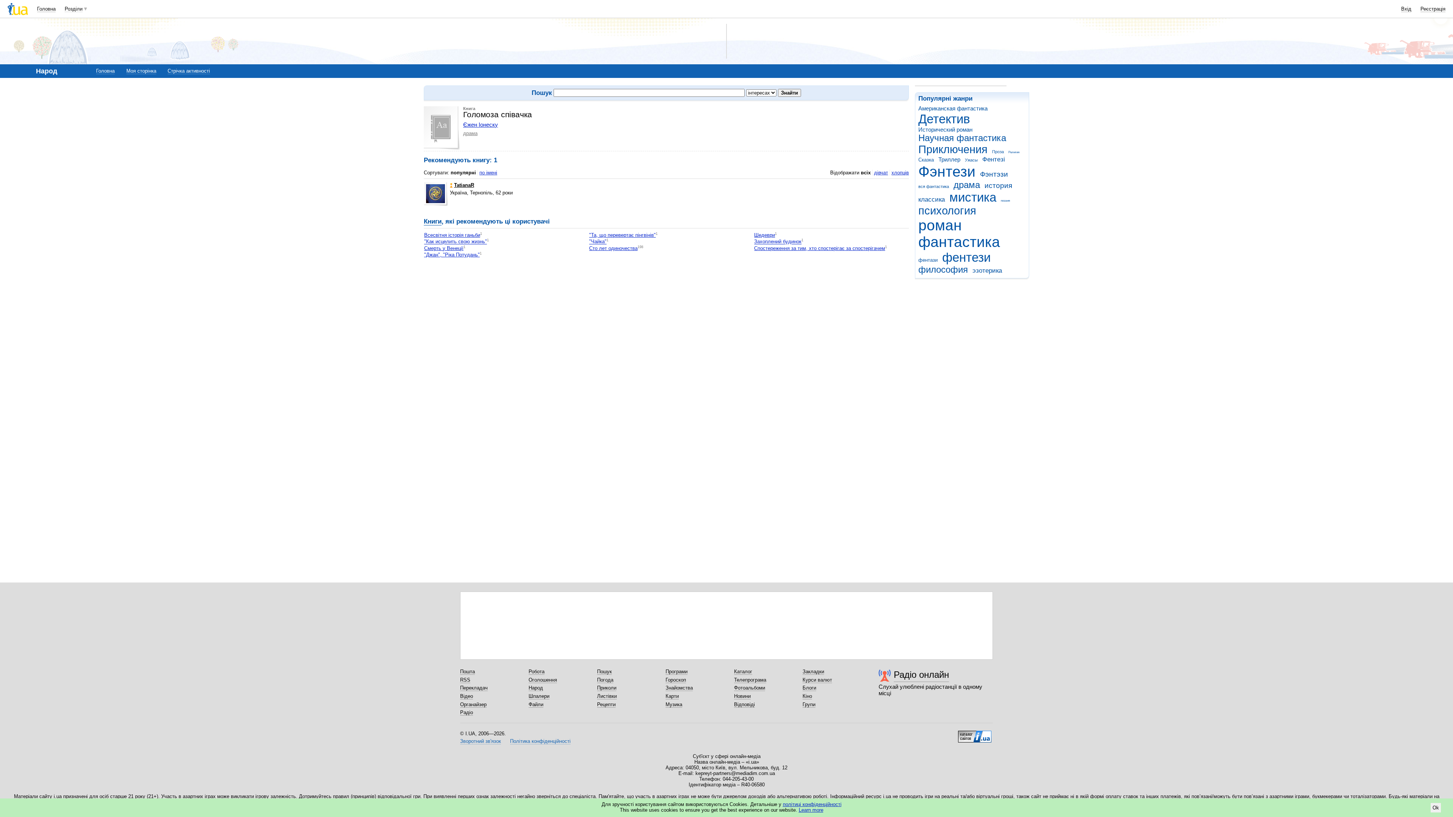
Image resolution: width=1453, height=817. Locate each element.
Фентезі (993, 159)
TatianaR (464, 185)
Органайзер (473, 704)
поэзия (1005, 200)
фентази (928, 260)
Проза (998, 151)
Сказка (926, 160)
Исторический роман (945, 129)
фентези (966, 257)
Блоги (809, 688)
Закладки (813, 671)
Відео (466, 696)
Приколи (606, 688)
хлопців (900, 173)
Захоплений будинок (777, 242)
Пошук (604, 671)
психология (947, 211)
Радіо (466, 712)
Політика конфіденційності (540, 741)
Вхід (1406, 9)
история (998, 185)
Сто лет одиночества (613, 248)
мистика (972, 197)
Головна (46, 9)
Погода (605, 680)
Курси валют (817, 680)
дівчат (881, 173)
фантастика (959, 242)
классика (931, 199)
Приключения (953, 149)
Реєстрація (1432, 9)
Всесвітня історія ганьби (452, 235)
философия (943, 270)
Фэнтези (946, 171)
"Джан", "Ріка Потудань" (452, 255)
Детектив (944, 119)
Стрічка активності (189, 71)
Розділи (73, 9)
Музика (674, 704)
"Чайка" (598, 242)
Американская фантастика (953, 108)
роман (940, 225)
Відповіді (744, 704)
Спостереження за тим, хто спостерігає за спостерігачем (819, 248)
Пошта (467, 671)
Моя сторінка (141, 71)
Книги (433, 221)
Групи (809, 704)
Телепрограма (750, 680)
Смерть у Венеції (444, 248)
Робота (536, 671)
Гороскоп (676, 680)
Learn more (811, 810)
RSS (465, 680)
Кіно (807, 696)
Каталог (743, 671)
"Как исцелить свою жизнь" (455, 242)
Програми (677, 671)
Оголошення (543, 680)
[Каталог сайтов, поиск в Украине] (974, 734)
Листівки (607, 696)
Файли (536, 704)
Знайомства (679, 688)
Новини (742, 696)
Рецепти (606, 704)
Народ (536, 688)
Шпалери (539, 696)
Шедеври (764, 235)
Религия (1013, 152)
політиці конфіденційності (812, 804)
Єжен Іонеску (480, 124)
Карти (672, 696)
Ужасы (971, 160)
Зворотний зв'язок (480, 741)
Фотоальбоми (749, 688)
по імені (488, 173)
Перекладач (474, 688)
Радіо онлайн (921, 674)
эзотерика (987, 270)
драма (967, 185)
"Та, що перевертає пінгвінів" (622, 235)
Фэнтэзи (994, 174)
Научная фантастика (962, 138)
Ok (1436, 808)
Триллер (949, 159)
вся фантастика (933, 186)
